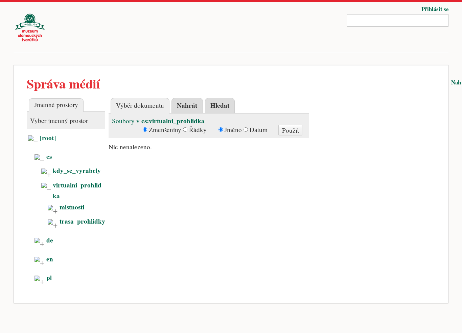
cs (49, 156)
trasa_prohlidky (82, 221)
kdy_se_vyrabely (77, 170)
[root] (48, 138)
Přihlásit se (434, 9)
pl (49, 277)
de (49, 240)
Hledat (219, 105)
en (49, 259)
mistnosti (72, 207)
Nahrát (187, 105)
